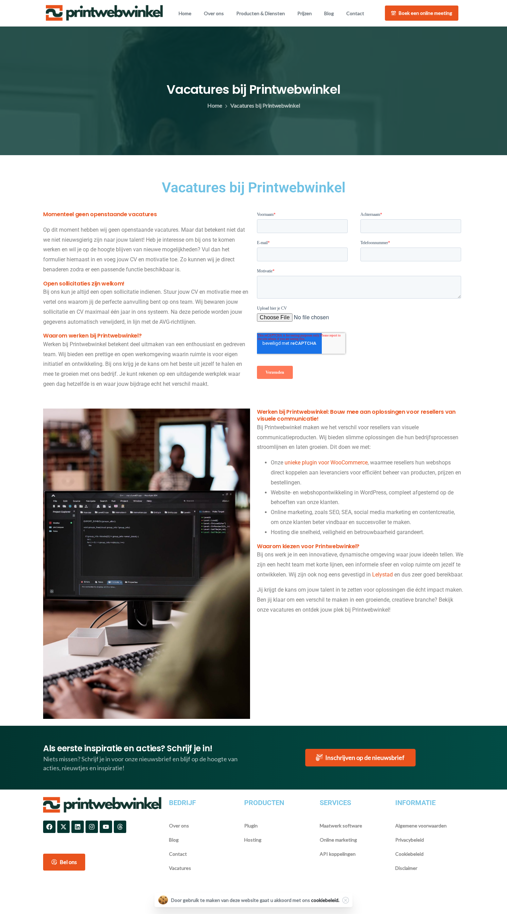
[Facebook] (49, 827)
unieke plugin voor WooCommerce (326, 462)
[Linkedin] (77, 827)
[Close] (345, 900)
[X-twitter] (63, 827)
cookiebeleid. (325, 900)
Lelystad (382, 574)
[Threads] (120, 827)
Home (214, 105)
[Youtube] (106, 827)
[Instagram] (92, 827)
